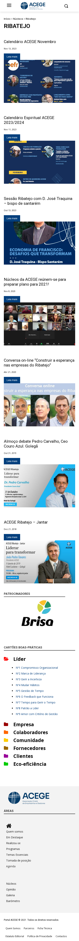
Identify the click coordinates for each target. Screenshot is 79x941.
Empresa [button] (23, 724)
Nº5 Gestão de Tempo (30, 691)
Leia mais (12, 56)
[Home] (40, 826)
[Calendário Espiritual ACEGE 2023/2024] (39, 162)
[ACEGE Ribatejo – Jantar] (39, 561)
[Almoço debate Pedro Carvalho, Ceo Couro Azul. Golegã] (39, 485)
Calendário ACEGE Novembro (30, 41)
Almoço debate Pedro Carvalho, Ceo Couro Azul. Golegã (36, 443)
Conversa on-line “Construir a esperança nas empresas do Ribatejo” (39, 362)
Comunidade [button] (28, 740)
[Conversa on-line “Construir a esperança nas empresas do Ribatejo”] (39, 404)
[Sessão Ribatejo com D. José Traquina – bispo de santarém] (39, 243)
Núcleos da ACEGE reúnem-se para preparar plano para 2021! (35, 282)
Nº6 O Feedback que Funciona (34, 696)
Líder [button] (19, 659)
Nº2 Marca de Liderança (31, 673)
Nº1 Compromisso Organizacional (37, 667)
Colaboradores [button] (30, 732)
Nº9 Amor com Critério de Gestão (37, 714)
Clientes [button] (23, 756)
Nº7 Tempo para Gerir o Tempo (35, 702)
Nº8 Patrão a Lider (27, 708)
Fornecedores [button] (29, 748)
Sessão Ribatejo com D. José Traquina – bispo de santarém (38, 201)
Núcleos (18, 19)
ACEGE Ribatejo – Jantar (26, 522)
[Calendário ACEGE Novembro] (39, 81)
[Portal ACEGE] (39, 6)
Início (7, 19)
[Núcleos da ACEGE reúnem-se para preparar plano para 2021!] (39, 323)
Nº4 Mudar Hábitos (28, 685)
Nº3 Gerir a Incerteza (29, 679)
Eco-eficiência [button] (29, 764)
